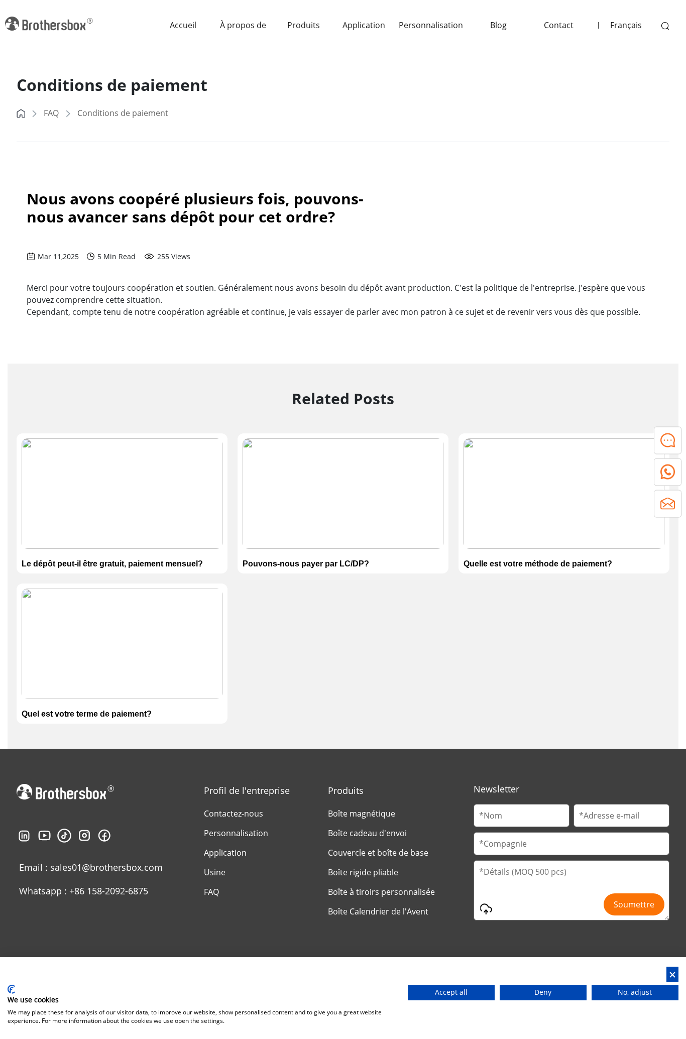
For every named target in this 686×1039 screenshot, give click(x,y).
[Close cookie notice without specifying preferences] (672, 974)
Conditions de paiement (122, 113)
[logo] (50, 25)
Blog (498, 25)
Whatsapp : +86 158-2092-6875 (83, 891)
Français (626, 25)
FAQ (51, 113)
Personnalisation (431, 25)
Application (363, 25)
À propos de (243, 25)
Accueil (183, 25)
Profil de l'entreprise (247, 790)
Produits (303, 25)
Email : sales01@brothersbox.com (91, 867)
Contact (559, 25)
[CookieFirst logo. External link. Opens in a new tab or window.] (11, 989)
